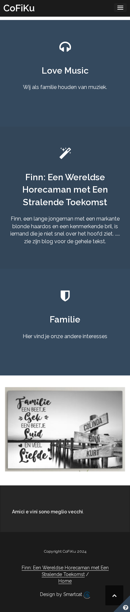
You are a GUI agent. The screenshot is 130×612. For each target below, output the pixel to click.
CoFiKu (19, 8)
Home (65, 581)
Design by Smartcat (61, 594)
